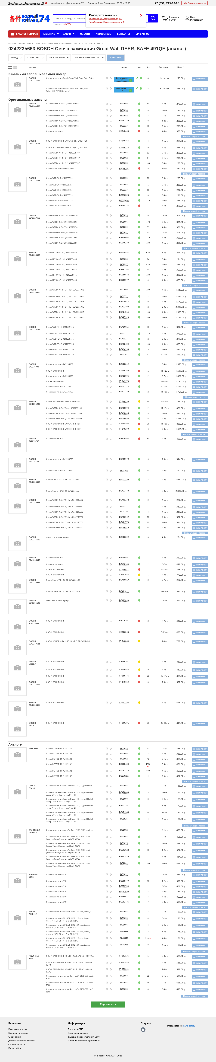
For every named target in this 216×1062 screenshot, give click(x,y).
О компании (14, 1037)
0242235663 (34, 81)
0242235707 (34, 143)
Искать (153, 18)
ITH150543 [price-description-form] (124, 669)
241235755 (34, 462)
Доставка (163, 67)
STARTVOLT (34, 830)
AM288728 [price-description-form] (124, 205)
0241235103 (34, 603)
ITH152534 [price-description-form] (124, 962)
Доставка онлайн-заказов (21, 1040)
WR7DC (32, 664)
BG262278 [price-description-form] (124, 771)
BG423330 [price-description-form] (124, 392)
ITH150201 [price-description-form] (124, 723)
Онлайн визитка (16, 1044)
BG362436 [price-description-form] (124, 902)
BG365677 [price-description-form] (124, 897)
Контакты (123, 34)
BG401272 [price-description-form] (124, 500)
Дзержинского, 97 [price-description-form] (122, 79)
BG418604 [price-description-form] (124, 413)
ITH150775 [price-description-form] (124, 676)
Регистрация (196, 20)
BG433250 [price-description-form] (124, 479)
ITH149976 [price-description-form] (124, 381)
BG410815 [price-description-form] (124, 327)
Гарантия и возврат (78, 1033)
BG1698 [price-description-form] (124, 110)
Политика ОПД (75, 1029)
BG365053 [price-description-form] (124, 891)
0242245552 (34, 502)
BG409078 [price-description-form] (124, 459)
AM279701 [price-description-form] (124, 621)
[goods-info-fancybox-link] (107, 78)
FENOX (32, 786)
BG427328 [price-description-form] (124, 317)
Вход (192, 17)
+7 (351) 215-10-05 (167, 3)
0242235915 (34, 292)
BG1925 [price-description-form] (124, 819)
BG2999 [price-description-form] (124, 290)
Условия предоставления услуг (84, 1037)
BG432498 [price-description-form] (124, 307)
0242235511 (34, 705)
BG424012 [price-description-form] (124, 301)
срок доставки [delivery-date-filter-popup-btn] (57, 58)
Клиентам (49, 34)
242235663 (34, 623)
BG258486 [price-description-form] (124, 764)
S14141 (32, 788)
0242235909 (34, 404)
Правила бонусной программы (84, 1040)
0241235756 (34, 329)
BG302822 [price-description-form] (124, 850)
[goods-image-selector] (17, 84)
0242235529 (34, 582)
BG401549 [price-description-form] (124, 517)
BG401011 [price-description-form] (124, 591)
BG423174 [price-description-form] (124, 386)
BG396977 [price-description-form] (124, 280)
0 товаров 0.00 (174, 18)
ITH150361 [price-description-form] (124, 661)
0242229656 (34, 218)
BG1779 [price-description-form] (124, 512)
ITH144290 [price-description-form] (124, 401)
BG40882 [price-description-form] (124, 931)
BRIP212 (33, 914)
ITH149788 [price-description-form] (124, 371)
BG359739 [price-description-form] (124, 886)
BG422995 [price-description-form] (124, 376)
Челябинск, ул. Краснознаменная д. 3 (106, 22)
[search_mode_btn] (10, 67)
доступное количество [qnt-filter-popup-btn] (87, 58)
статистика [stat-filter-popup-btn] (33, 58)
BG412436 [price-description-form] (124, 344)
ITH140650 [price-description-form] (124, 682)
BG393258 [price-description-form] (124, 269)
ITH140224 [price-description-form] (124, 147)
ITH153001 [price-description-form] (124, 969)
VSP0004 (33, 833)
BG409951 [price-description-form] (124, 557)
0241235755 (34, 181)
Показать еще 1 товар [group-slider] (195, 397)
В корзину (201, 79)
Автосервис (103, 34)
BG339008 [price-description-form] (124, 237)
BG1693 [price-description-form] (124, 115)
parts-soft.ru (189, 1025)
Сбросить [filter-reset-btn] (115, 58)
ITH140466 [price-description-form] (124, 141)
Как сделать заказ (17, 1029)
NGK (31, 748)
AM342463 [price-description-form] (124, 131)
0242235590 (34, 540)
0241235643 (34, 560)
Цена (179, 67)
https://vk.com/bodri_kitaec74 (143, 1029)
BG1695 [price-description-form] (124, 103)
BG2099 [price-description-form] (124, 227)
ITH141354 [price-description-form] (124, 702)
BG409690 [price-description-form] (124, 600)
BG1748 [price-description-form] (124, 470)
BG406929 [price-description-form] (124, 527)
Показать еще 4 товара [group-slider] (194, 248)
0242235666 (34, 255)
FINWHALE (34, 956)
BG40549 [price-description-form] (124, 938)
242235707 (34, 441)
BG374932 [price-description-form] (124, 252)
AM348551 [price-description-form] (124, 168)
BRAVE (32, 912)
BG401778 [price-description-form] (124, 522)
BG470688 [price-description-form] (124, 792)
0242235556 (34, 482)
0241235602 (34, 685)
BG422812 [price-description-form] (124, 364)
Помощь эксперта (195, 3)
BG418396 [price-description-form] (124, 408)
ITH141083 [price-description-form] (124, 575)
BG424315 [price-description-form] (124, 312)
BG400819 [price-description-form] (124, 580)
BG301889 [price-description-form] (124, 856)
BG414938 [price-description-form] (124, 349)
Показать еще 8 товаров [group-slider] (194, 870)
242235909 (34, 367)
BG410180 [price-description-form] (124, 564)
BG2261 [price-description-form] (124, 863)
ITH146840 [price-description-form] (124, 641)
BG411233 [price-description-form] (124, 339)
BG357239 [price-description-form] (124, 121)
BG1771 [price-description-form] (124, 296)
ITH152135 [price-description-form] (124, 956)
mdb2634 (67, 24)
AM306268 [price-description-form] (124, 632)
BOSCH (32, 78)
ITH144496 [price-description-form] (124, 424)
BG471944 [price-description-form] (124, 812)
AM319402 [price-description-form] (124, 438)
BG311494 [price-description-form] (124, 200)
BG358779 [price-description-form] (124, 881)
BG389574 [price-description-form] (124, 275)
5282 (36, 748)
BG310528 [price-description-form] (124, 195)
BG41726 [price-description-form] (124, 945)
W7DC (32, 725)
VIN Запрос (142, 34)
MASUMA (33, 874)
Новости (84, 34)
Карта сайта (14, 1048)
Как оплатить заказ (18, 1033)
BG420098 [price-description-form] (124, 418)
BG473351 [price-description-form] (124, 805)
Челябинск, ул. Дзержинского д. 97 (105, 19)
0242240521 (34, 644)
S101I (31, 877)
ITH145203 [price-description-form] (124, 429)
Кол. (149, 67)
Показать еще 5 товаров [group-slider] (194, 211)
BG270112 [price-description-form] (124, 776)
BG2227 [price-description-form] (124, 126)
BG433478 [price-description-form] (124, 491)
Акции (67, 34)
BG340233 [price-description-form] (124, 243)
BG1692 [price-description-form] (124, 158)
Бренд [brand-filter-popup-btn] (14, 58)
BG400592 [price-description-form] (124, 537)
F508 (31, 958)
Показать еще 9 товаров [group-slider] (194, 137)
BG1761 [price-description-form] (124, 354)
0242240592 (34, 106)
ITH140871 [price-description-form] (124, 569)
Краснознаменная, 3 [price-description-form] (122, 89)
